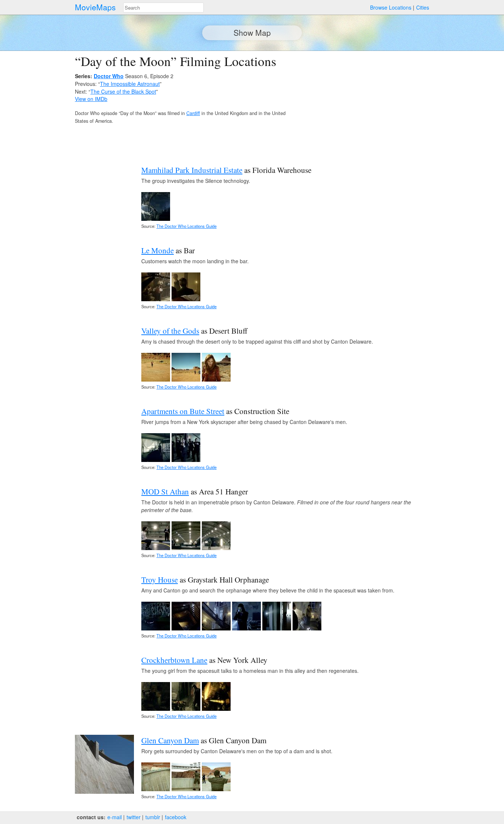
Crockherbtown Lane (174, 660)
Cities (422, 7)
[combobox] (163, 8)
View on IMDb (91, 98)
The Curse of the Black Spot (123, 91)
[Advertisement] (365, 105)
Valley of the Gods (170, 331)
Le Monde (157, 250)
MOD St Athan (165, 491)
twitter (134, 817)
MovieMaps (95, 7)
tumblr (152, 817)
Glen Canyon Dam (170, 740)
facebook (175, 817)
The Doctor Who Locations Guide (186, 226)
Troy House (159, 579)
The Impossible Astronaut (130, 83)
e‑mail (114, 817)
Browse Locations (390, 7)
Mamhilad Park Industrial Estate (191, 170)
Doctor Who (109, 76)
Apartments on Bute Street (182, 411)
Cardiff (193, 113)
